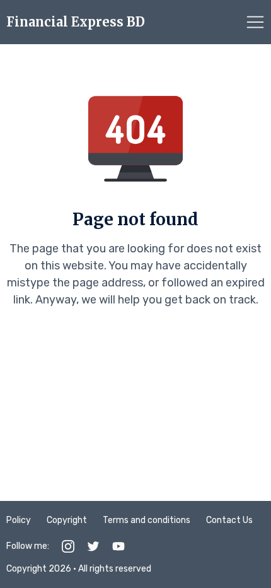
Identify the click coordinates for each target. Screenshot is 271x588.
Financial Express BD (75, 22)
